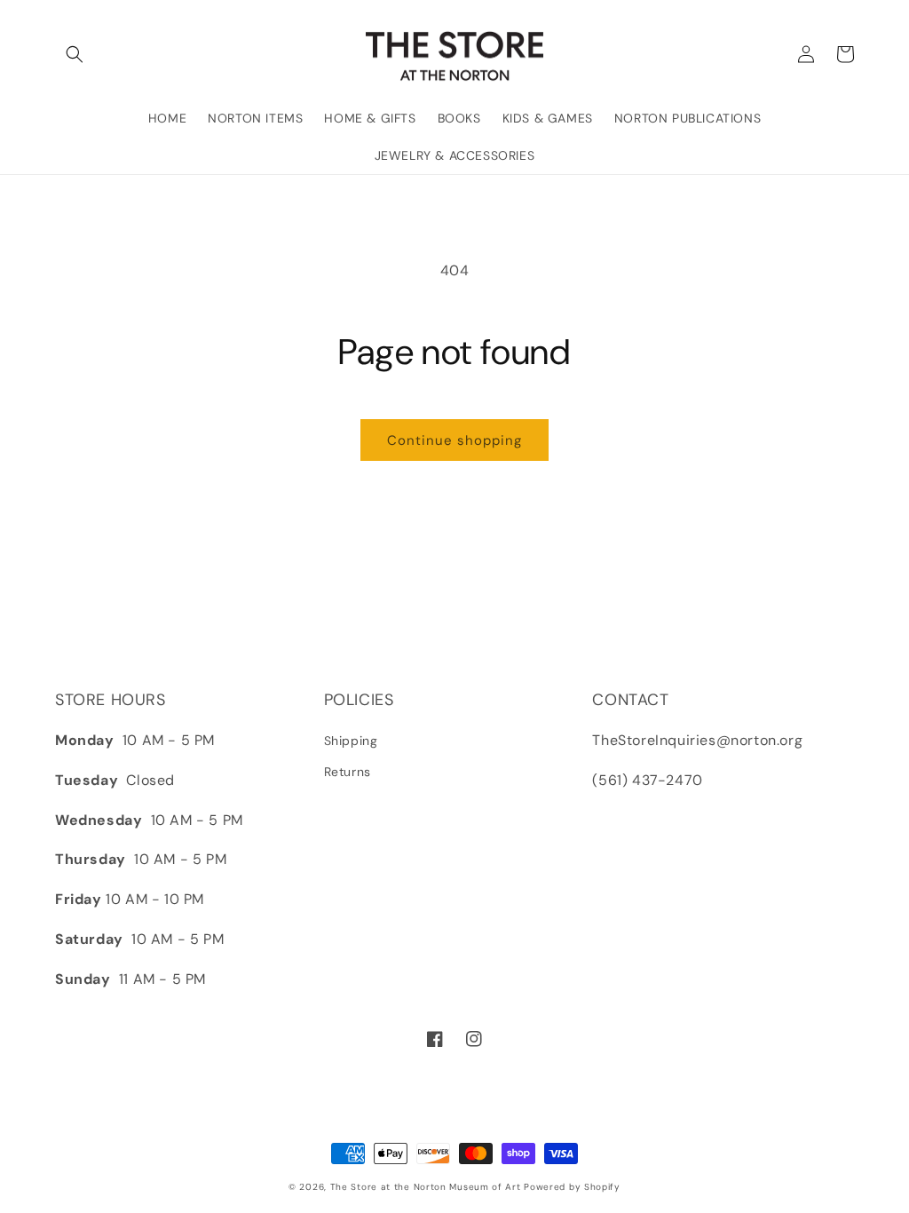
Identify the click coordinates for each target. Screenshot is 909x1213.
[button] (74, 54)
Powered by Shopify (572, 1187)
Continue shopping (454, 440)
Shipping (351, 741)
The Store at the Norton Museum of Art (425, 1187)
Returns (347, 772)
